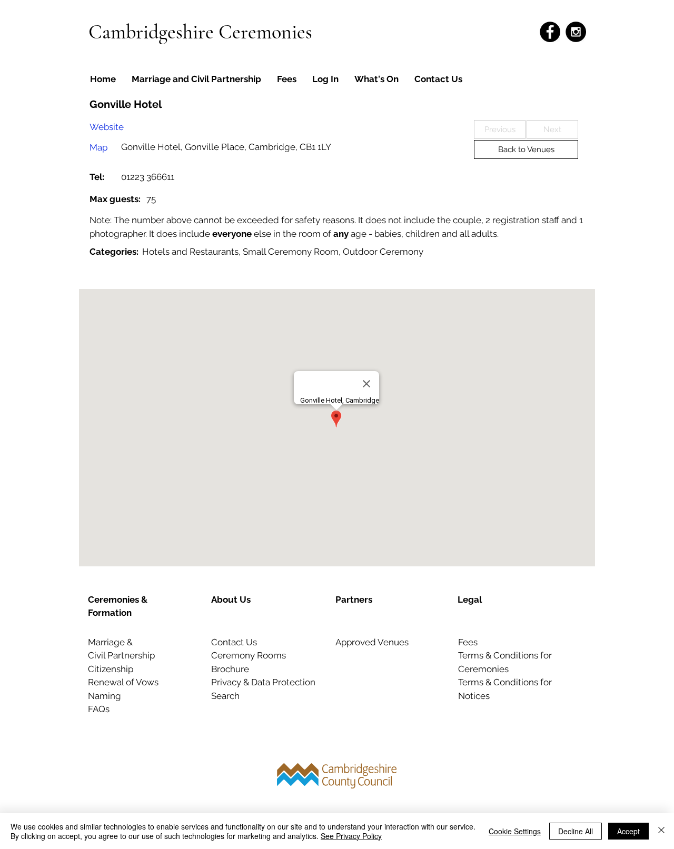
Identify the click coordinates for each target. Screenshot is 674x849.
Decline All (575, 831)
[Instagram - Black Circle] (576, 32)
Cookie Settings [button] (515, 831)
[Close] (661, 831)
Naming (104, 696)
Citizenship (110, 669)
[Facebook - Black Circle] (550, 32)
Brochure (230, 669)
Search (225, 696)
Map (98, 147)
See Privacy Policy (351, 836)
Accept (628, 831)
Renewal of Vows (123, 682)
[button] (500, 129)
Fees (468, 642)
